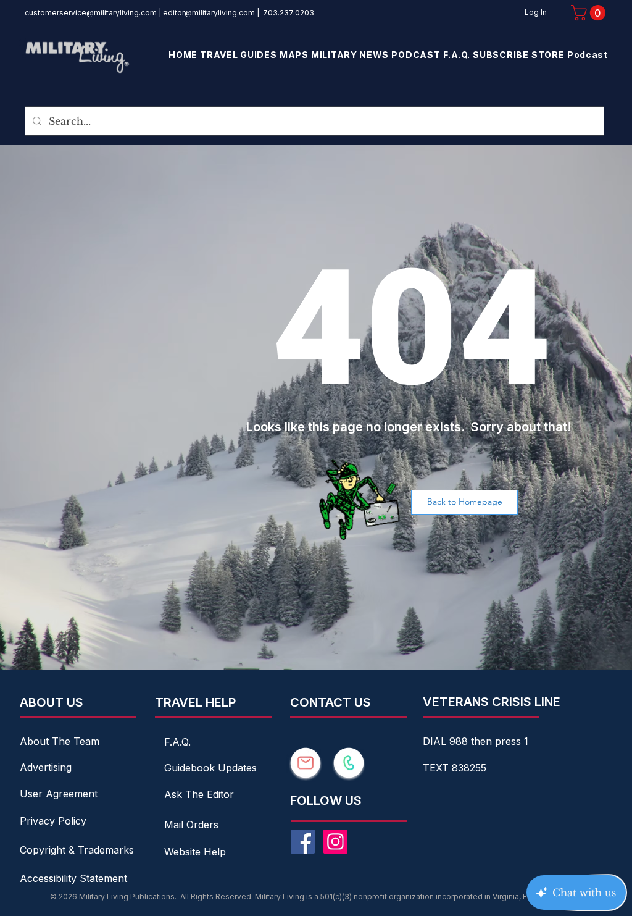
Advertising (46, 767)
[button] (590, 12)
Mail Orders (191, 824)
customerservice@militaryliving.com (91, 12)
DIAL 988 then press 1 (475, 741)
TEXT (437, 768)
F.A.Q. (177, 742)
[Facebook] (303, 842)
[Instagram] (335, 842)
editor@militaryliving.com (209, 12)
